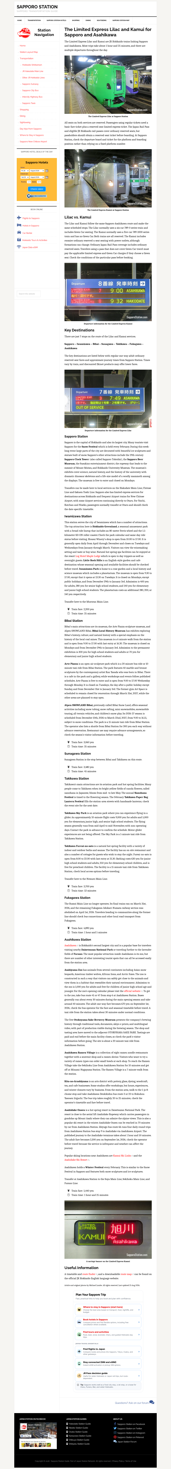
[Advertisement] (108, 9)
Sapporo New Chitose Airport (33, 141)
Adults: (34, 182)
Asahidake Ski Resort (75, 1159)
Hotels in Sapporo (31, 226)
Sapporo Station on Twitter (129, 1428)
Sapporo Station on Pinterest (130, 1437)
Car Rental (27, 233)
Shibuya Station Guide (79, 1440)
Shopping (24, 109)
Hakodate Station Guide (80, 1424)
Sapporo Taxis (28, 103)
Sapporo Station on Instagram (131, 1433)
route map (126, 1274)
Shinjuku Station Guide (79, 1444)
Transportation (26, 58)
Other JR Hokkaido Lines (33, 77)
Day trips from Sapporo (31, 129)
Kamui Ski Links (122, 1155)
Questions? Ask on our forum (132, 1402)
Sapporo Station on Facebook (131, 1424)
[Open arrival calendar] (46, 171)
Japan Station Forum (127, 1442)
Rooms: (23, 182)
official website (132, 991)
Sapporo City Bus (30, 90)
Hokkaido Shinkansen (32, 65)
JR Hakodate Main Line (32, 71)
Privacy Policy (118, 1461)
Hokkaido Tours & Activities (34, 240)
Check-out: (24, 174)
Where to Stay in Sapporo (32, 135)
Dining (22, 116)
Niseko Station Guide (78, 1428)
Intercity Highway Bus (32, 97)
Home (23, 45)
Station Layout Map (29, 52)
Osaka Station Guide (78, 1432)
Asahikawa (70, 945)
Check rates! (37, 189)
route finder (88, 1274)
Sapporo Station (37, 6)
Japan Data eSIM (30, 247)
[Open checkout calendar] (46, 177)
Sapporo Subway (30, 84)
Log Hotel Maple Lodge (87, 556)
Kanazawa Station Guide (80, 1436)
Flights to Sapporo (31, 218)
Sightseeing (25, 122)
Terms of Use (130, 1461)
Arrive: (23, 167)
